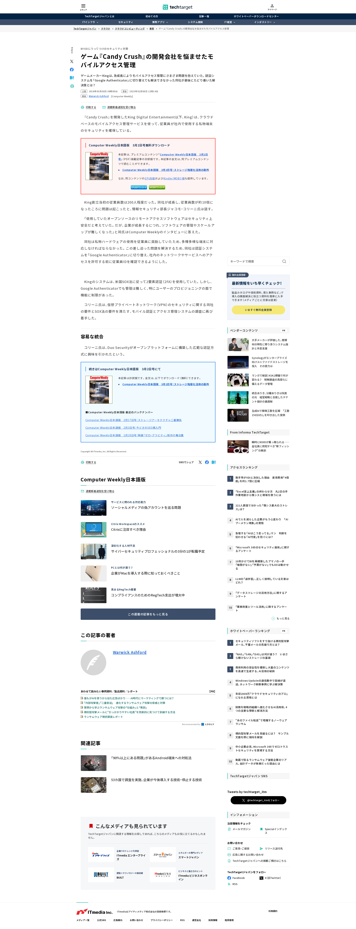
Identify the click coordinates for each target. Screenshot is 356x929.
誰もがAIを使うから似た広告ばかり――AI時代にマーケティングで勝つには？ (129, 698)
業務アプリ (158, 22)
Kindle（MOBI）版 (174, 178)
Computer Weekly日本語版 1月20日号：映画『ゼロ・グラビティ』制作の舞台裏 (134, 435)
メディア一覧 (83, 920)
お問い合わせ (136, 920)
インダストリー (263, 22)
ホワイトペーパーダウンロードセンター (256, 16)
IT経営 (228, 22)
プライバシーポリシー (162, 920)
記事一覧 (204, 16)
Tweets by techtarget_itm (247, 791)
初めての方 (152, 16)
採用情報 (212, 920)
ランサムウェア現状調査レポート (103, 717)
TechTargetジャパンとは (99, 16)
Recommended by (191, 724)
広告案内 (117, 920)
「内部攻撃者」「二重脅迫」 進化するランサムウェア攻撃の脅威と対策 (124, 703)
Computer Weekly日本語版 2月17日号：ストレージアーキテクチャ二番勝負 (133, 420)
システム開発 (195, 22)
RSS (182, 920)
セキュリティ (125, 22)
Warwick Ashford (130, 652)
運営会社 (196, 920)
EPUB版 (150, 178)
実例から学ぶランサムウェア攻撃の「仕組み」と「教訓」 (115, 707)
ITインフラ (88, 22)
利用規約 (272, 910)
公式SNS (101, 920)
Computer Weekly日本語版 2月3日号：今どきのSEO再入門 (123, 427)
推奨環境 (229, 920)
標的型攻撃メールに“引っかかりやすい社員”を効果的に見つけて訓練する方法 (129, 712)
